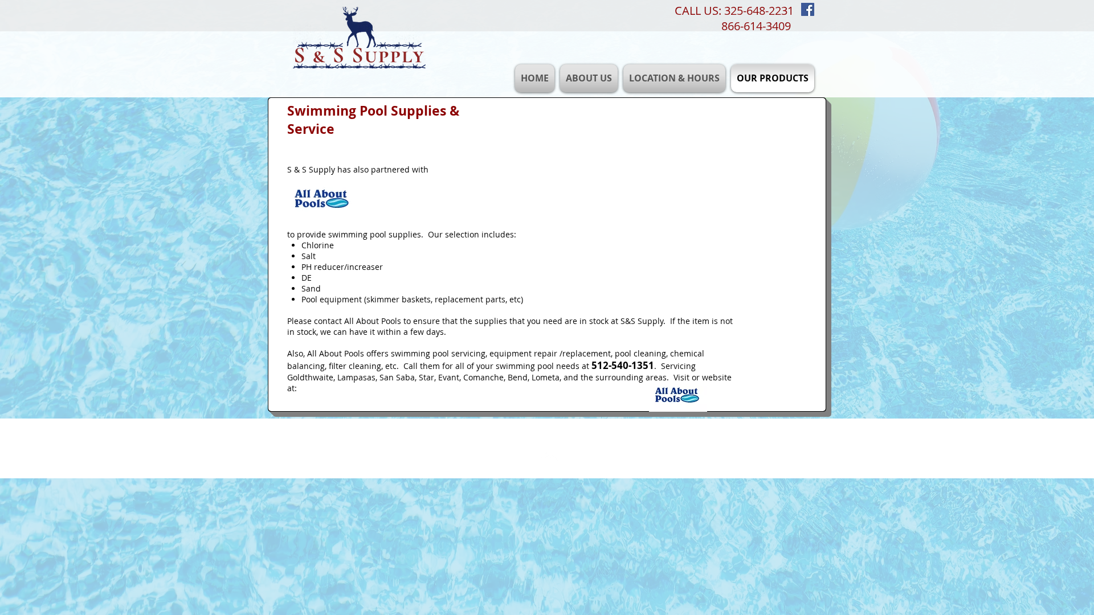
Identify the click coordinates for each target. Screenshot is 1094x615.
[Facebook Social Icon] (807, 9)
